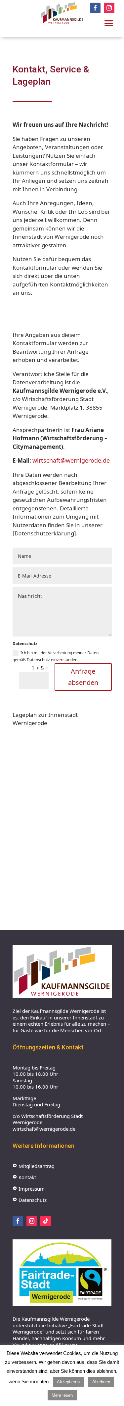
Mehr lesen (62, 1395)
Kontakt (24, 1177)
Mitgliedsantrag (34, 1166)
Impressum (29, 1188)
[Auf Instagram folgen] (109, 8)
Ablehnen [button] (101, 1381)
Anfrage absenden (83, 677)
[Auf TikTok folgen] (45, 1221)
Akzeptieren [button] (68, 1381)
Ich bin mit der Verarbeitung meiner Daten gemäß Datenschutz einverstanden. (56, 656)
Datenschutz (30, 1200)
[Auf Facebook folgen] (95, 8)
